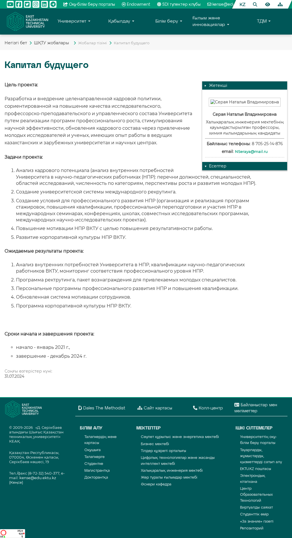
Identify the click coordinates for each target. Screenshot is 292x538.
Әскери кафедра (156, 484)
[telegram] (53, 4)
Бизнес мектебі (155, 444)
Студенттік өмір (254, 514)
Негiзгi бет (16, 42)
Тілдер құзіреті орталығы (163, 451)
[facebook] (18, 4)
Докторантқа (96, 477)
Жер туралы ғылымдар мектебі (169, 477)
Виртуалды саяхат (256, 507)
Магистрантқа (97, 471)
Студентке (93, 464)
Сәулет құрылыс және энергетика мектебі (180, 437)
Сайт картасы (157, 408)
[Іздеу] (255, 4)
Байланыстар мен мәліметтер (255, 408)
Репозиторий (251, 528)
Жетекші (218, 85)
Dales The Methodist (103, 408)
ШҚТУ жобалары (52, 42)
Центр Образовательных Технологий (256, 495)
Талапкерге (94, 457)
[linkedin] (44, 4)
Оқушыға (92, 450)
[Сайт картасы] (280, 4)
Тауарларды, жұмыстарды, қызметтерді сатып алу (261, 456)
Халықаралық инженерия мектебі (172, 471)
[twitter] (27, 4)
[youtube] (10, 4)
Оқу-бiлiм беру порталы (92, 5)
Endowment (138, 5)
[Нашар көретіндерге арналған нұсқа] (267, 4)
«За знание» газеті (256, 521)
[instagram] (36, 4)
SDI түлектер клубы (181, 5)
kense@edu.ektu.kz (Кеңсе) (238, 5)
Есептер (217, 166)
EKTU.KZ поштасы (255, 469)
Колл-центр (210, 408)
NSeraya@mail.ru (251, 151)
